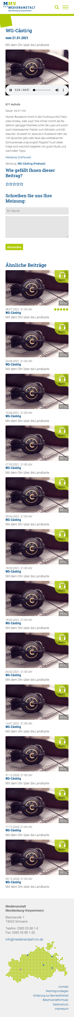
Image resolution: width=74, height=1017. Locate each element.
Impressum (61, 1008)
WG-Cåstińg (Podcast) (31, 163)
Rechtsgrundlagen (57, 991)
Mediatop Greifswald (18, 157)
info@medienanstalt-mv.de (24, 939)
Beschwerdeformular (55, 999)
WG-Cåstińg (13, 313)
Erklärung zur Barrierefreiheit (50, 995)
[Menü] (65, 7)
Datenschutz (60, 1004)
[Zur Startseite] (19, 7)
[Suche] (58, 7)
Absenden (14, 247)
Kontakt (63, 986)
